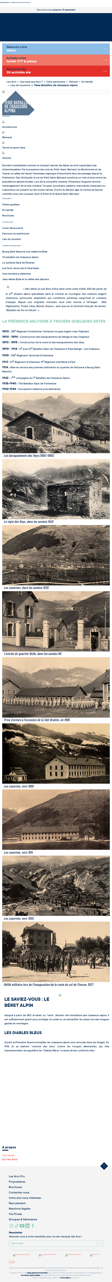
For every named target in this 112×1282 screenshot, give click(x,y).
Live (4, 37)
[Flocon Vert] (94, 1255)
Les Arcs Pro (17, 1176)
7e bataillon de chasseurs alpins (11, 246)
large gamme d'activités (37, 1273)
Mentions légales (19, 1209)
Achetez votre (22, 60)
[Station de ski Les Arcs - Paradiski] (56, 26)
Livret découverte (7, 222)
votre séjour (65, 1278)
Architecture (5, 116)
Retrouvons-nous (56, 10)
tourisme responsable (30, 1275)
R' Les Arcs (12, 1261)
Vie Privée (15, 1214)
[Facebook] (33, 1226)
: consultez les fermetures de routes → (16, 2)
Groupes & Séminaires (23, 1219)
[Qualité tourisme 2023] (73, 1255)
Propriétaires (17, 1182)
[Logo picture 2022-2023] (21, 1255)
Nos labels (12, 1263)
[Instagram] (12, 1226)
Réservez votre (17, 49)
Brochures (15, 1187)
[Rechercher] (3, 36)
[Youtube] (22, 1226)
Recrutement (17, 1203)
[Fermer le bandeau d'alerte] (0, 6)
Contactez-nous (19, 1192)
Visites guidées (6, 198)
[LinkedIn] (27, 1226)
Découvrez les (19, 71)
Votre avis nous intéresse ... (26, 1198)
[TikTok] (17, 1226)
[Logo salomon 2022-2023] (47, 1255)
